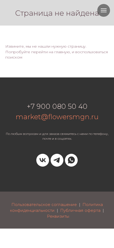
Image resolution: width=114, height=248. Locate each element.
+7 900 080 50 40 (57, 106)
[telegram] (57, 160)
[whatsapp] (71, 160)
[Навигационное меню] (104, 10)
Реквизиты (58, 216)
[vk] (42, 160)
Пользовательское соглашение (44, 204)
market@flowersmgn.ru (57, 117)
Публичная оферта (80, 210)
